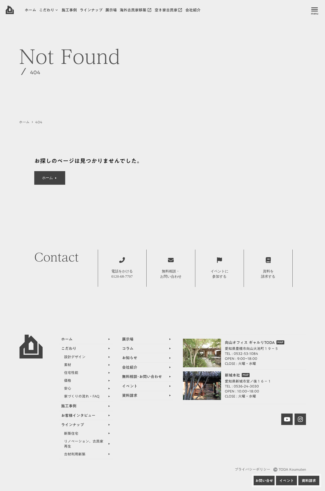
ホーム (24, 122)
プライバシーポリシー (252, 469)
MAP (280, 342)
